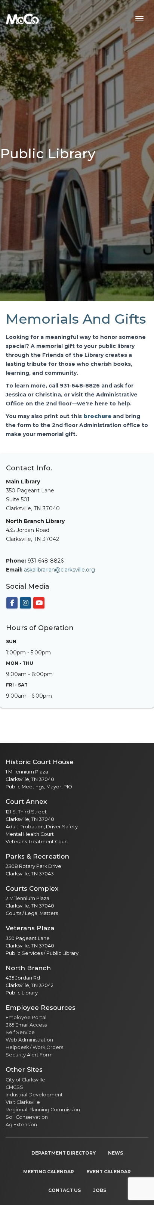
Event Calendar (108, 1171)
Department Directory (63, 1153)
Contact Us (64, 1190)
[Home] (22, 18)
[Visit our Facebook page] (12, 602)
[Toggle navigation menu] (139, 18)
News (115, 1153)
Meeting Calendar (48, 1171)
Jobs (99, 1190)
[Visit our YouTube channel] (38, 602)
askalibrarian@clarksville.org (59, 569)
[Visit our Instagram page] (25, 602)
